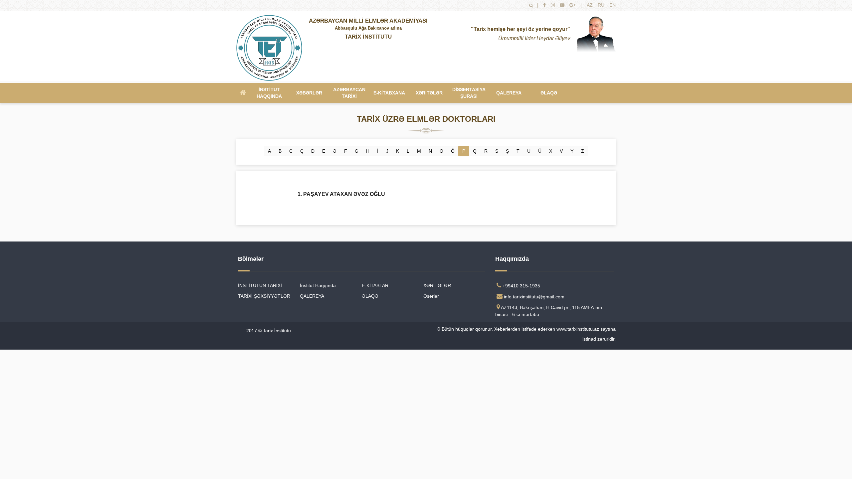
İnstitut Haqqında (269, 93)
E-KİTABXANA (389, 92)
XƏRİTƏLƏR (429, 92)
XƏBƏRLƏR (309, 92)
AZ (590, 5)
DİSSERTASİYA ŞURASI (469, 93)
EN (612, 5)
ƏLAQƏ (548, 92)
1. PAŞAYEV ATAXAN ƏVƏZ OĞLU (341, 194)
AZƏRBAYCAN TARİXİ (349, 93)
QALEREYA (509, 92)
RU (601, 5)
